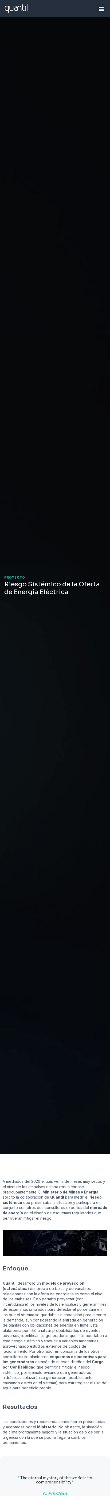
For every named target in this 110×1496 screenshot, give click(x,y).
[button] (101, 8)
